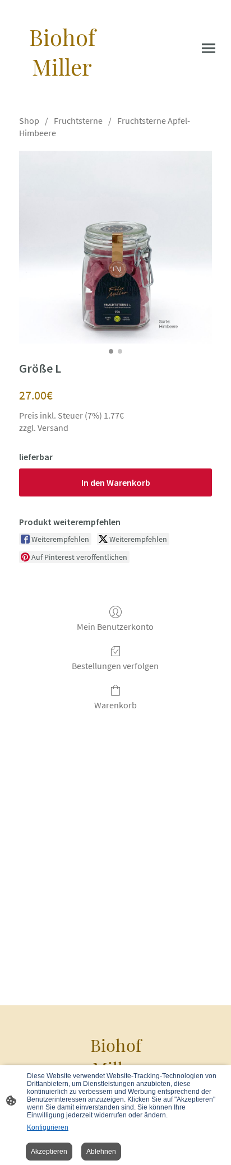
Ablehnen (101, 1151)
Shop (29, 120)
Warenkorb (115, 705)
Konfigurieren (47, 1127)
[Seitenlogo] (62, 91)
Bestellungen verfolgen (115, 665)
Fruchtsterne (78, 120)
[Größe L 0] (115, 247)
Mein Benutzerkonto (115, 626)
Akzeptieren (49, 1151)
